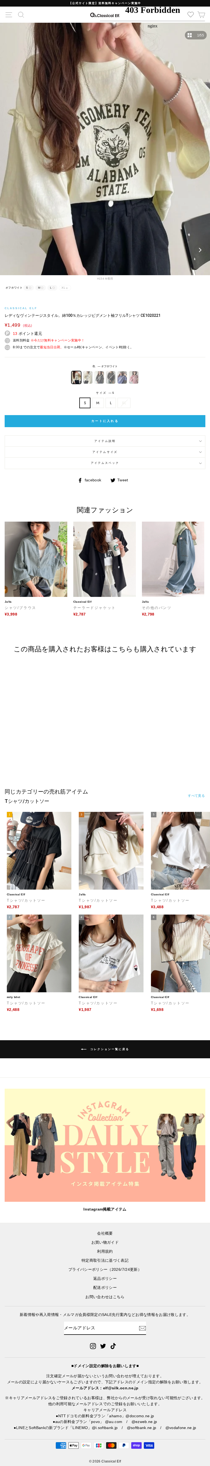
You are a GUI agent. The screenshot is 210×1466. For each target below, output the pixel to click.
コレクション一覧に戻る (109, 1049)
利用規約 (105, 1251)
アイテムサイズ (104, 452)
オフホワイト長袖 (87, 377)
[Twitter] (103, 1346)
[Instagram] (93, 1346)
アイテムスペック (105, 463)
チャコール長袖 (110, 377)
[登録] (142, 1328)
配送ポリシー (105, 1288)
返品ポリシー (105, 1279)
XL (124, 403)
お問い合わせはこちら (104, 1297)
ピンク (133, 377)
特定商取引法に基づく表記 (105, 1260)
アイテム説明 (105, 441)
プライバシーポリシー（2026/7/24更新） (105, 1269)
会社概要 (105, 1233)
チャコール (99, 377)
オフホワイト (76, 377)
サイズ (105, 392)
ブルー (122, 377)
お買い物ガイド (105, 1242)
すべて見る (196, 796)
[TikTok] (113, 1346)
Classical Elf (21, 308)
